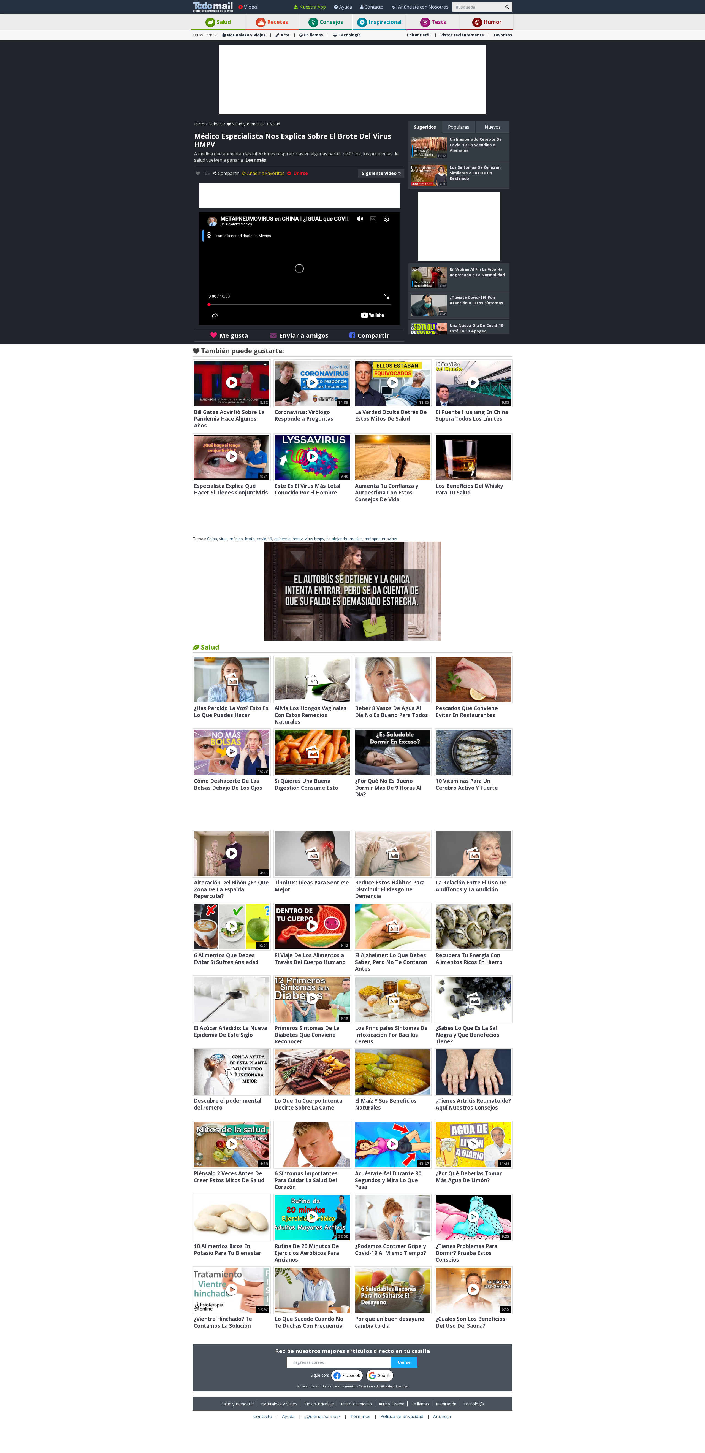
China (212, 538)
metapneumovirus (381, 538)
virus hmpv (314, 538)
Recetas (277, 22)
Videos (215, 123)
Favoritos (503, 34)
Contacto (374, 7)
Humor (491, 22)
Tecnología (349, 34)
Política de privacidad (392, 1386)
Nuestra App (312, 7)
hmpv (298, 538)
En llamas (313, 34)
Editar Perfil (418, 34)
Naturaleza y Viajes (246, 34)
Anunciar (442, 1416)
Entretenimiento (356, 1403)
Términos (366, 1386)
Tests (438, 22)
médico (236, 538)
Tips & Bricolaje (319, 1403)
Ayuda (345, 7)
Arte (285, 34)
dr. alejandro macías (344, 538)
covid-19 (264, 538)
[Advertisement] (352, 79)
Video (250, 7)
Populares (458, 127)
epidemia (282, 538)
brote (250, 538)
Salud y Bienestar (248, 123)
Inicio (199, 123)
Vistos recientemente (462, 34)
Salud (223, 22)
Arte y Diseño (392, 1403)
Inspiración (446, 1403)
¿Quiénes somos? (322, 1416)
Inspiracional (384, 22)
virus (223, 538)
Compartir (228, 173)
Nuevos (493, 127)
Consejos (330, 22)
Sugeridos (425, 127)
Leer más (256, 160)
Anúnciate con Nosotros (423, 7)
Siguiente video (379, 173)
